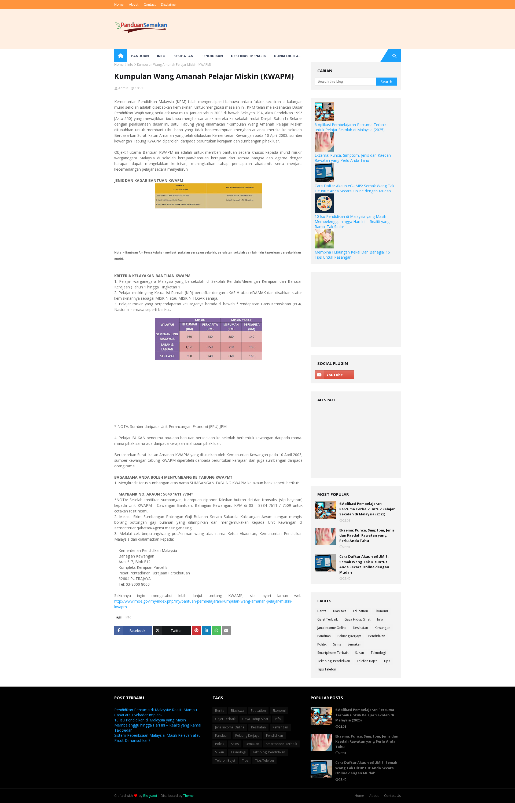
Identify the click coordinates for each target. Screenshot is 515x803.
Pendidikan (376, 636)
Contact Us (392, 795)
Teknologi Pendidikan (333, 661)
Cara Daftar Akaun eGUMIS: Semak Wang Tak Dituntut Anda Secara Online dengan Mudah (354, 188)
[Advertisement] (303, 29)
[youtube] (334, 374)
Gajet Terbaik (327, 619)
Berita (321, 611)
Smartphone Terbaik (332, 652)
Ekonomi (381, 611)
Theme (188, 795)
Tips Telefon (326, 669)
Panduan (324, 636)
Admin (123, 88)
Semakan (354, 644)
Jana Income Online (332, 627)
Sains (337, 644)
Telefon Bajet (367, 661)
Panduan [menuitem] (140, 55)
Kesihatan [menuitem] (183, 55)
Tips (387, 661)
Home (119, 4)
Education (360, 611)
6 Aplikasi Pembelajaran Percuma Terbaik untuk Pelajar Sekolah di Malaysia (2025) (351, 127)
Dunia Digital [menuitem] (287, 55)
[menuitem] (120, 55)
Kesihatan (360, 627)
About (133, 4)
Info (130, 64)
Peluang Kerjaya (349, 636)
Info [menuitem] (161, 55)
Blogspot (150, 795)
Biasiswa (339, 611)
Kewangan (382, 627)
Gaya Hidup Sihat (357, 619)
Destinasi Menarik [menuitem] (248, 55)
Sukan (359, 652)
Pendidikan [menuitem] (212, 55)
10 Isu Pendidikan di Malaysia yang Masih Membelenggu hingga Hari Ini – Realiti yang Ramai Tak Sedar (352, 221)
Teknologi (378, 652)
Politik (321, 644)
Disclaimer (169, 4)
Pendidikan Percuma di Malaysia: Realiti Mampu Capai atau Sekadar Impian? (155, 712)
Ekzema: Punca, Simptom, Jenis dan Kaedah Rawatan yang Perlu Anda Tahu (353, 158)
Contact (150, 4)
